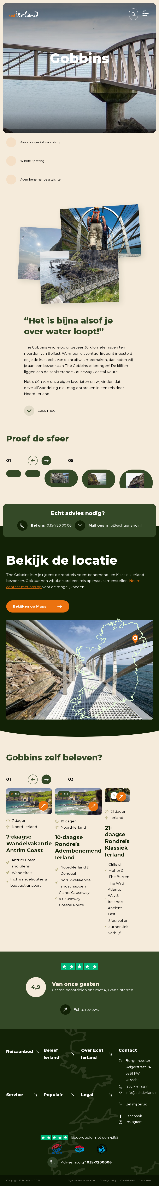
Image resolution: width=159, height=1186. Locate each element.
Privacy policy (108, 1180)
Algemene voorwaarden (81, 1180)
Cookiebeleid (127, 1180)
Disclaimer (145, 1180)
